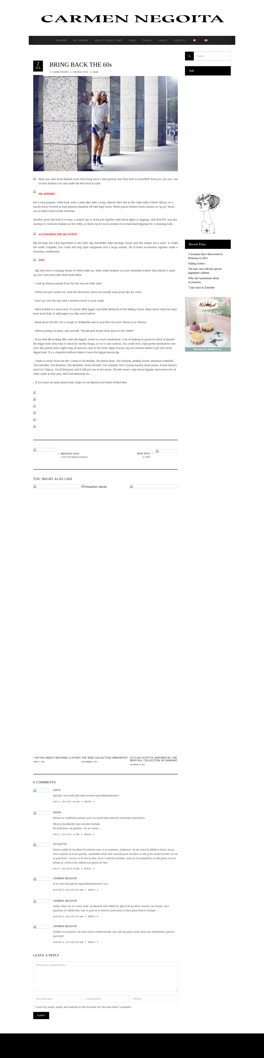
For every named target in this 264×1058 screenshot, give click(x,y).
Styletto (60, 844)
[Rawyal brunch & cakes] (208, 350)
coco (57, 790)
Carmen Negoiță (65, 878)
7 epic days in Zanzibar (201, 287)
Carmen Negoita (60, 72)
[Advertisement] (208, 132)
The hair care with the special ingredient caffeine (204, 270)
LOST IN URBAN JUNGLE (74, 457)
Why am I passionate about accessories (203, 280)
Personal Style (80, 72)
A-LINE (146, 456)
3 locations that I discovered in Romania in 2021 (205, 256)
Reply (88, 802)
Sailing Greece (196, 263)
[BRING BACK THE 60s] (105, 122)
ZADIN (57, 812)
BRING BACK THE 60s (81, 64)
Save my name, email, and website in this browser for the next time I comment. (84, 1007)
